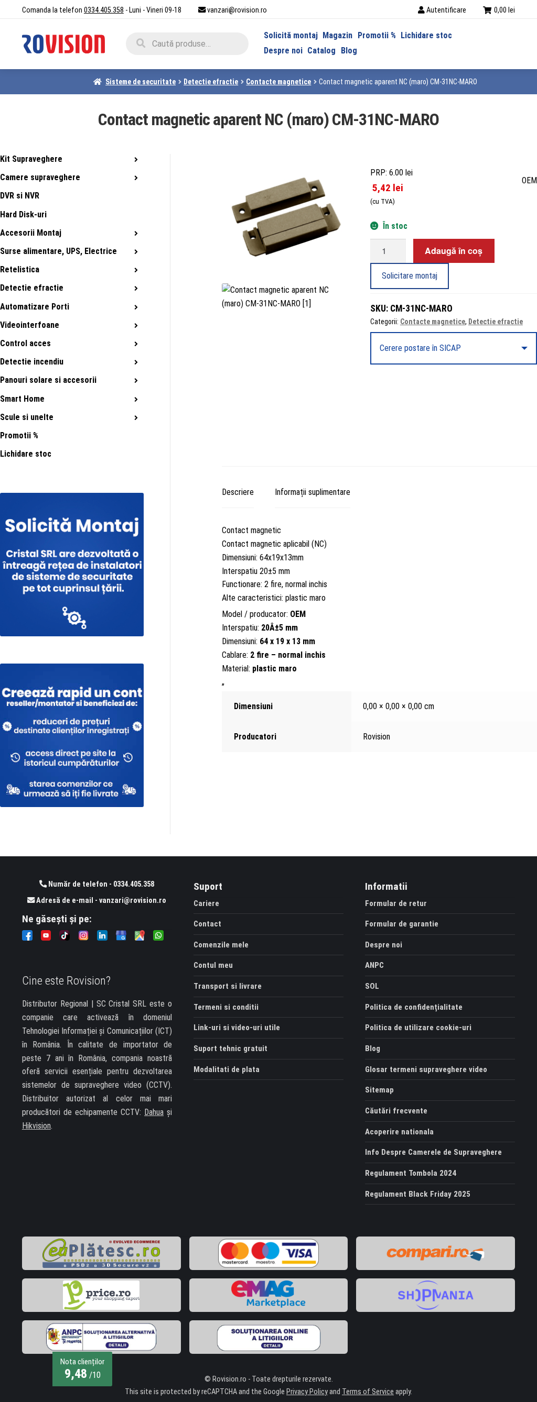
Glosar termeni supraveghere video (426, 1069)
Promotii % (377, 35)
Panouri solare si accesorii (48, 380)
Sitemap (379, 1090)
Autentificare (446, 10)
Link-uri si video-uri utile (237, 1027)
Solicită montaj (291, 35)
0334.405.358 (104, 10)
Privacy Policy (307, 1391)
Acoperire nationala (399, 1131)
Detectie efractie (211, 82)
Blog (349, 51)
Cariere (206, 903)
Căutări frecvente (396, 1111)
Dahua (154, 1112)
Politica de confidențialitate (414, 1007)
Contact (207, 924)
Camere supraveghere (40, 177)
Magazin (337, 35)
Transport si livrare (228, 986)
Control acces (25, 343)
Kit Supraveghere (31, 159)
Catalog (321, 51)
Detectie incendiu (31, 362)
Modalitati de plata (227, 1069)
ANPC (374, 965)
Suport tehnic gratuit (230, 1048)
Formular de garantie (401, 924)
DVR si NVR (19, 196)
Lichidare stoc (426, 35)
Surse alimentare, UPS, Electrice (58, 251)
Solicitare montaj (409, 276)
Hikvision (36, 1126)
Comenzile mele (221, 945)
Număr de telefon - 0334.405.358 (100, 884)
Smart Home (22, 399)
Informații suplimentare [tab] (312, 492)
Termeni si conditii (226, 1007)
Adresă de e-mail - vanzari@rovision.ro (100, 900)
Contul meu (213, 965)
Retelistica (19, 269)
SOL (372, 986)
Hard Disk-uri (23, 214)
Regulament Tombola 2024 (410, 1173)
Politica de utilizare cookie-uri (418, 1027)
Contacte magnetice (278, 82)
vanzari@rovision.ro (237, 10)
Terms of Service (368, 1391)
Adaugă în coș (453, 251)
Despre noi (283, 51)
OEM (529, 180)
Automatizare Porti (34, 307)
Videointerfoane (29, 325)
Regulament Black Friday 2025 (417, 1194)
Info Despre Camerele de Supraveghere (433, 1152)
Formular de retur (396, 903)
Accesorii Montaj (30, 233)
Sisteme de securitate (140, 82)
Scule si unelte (26, 417)
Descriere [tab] (238, 492)
